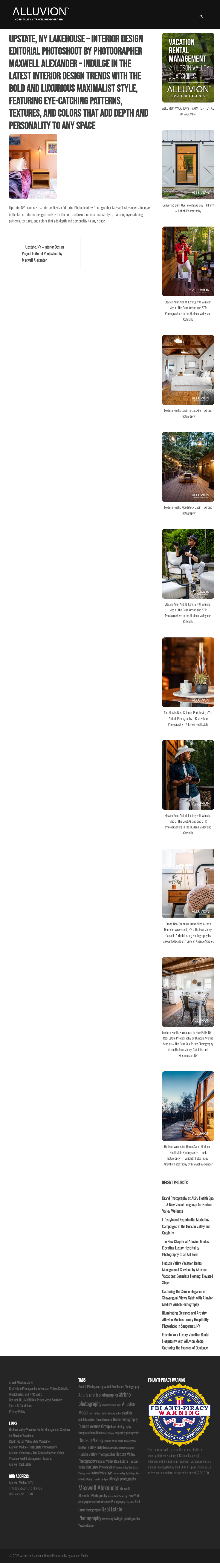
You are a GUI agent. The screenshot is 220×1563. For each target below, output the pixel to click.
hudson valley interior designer (119, 1448)
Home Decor (96, 1432)
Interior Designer (101, 1479)
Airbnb (83, 1394)
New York (134, 1495)
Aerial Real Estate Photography (121, 1386)
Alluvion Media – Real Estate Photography (33, 1447)
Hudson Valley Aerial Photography (120, 1441)
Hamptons (83, 1433)
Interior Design (85, 1479)
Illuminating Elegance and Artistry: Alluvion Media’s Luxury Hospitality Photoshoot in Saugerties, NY (185, 1319)
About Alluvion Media (21, 1382)
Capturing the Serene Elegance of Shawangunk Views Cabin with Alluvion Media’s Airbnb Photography (187, 1297)
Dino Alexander (104, 1419)
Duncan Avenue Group (94, 1426)
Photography (118, 1501)
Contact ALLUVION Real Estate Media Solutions (36, 1399)
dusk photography (120, 1426)
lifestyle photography (122, 1478)
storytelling (107, 1519)
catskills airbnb (86, 1419)
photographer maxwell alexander (94, 1501)
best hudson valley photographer (105, 1413)
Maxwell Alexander (98, 1487)
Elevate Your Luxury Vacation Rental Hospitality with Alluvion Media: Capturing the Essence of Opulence (185, 1341)
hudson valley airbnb (91, 1447)
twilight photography (127, 1518)
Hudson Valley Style (101, 1472)
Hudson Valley (90, 1439)
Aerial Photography (91, 1386)
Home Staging (108, 1433)
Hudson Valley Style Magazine (126, 1473)
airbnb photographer (103, 1394)
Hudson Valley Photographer (96, 1454)
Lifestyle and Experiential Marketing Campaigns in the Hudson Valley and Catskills (186, 1226)
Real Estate (130, 1502)
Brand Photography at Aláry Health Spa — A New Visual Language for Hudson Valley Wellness (188, 1204)
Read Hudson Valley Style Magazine (29, 1441)
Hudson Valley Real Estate (112, 1461)
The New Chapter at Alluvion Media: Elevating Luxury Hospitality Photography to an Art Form (185, 1247)
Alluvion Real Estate (20, 1464)
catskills (127, 1412)
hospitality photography (127, 1433)
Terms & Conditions (20, 1405)
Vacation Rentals (86, 1525)
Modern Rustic (113, 1496)
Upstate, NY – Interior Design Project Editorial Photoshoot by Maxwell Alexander (43, 253)
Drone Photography (125, 1419)
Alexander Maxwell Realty (111, 1404)
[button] (201, 14)
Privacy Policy (17, 1411)
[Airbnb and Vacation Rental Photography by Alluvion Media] (40, 14)
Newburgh (123, 1496)
